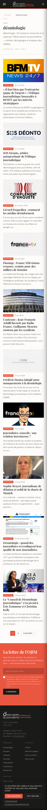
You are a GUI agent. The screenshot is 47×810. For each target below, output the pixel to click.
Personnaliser (11, 801)
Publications (8, 766)
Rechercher (7, 770)
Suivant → (29, 633)
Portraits (6, 759)
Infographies (8, 762)
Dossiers (6, 751)
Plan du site (29, 759)
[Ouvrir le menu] (4, 4)
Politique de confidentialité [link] (17, 804)
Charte (27, 747)
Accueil (7, 15)
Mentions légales (31, 751)
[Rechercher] (43, 4)
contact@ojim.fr (18, 736)
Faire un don (8, 781)
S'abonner (11, 692)
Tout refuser (33, 796)
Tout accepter (13, 796)
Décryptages (8, 747)
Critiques (6, 755)
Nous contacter (31, 755)
